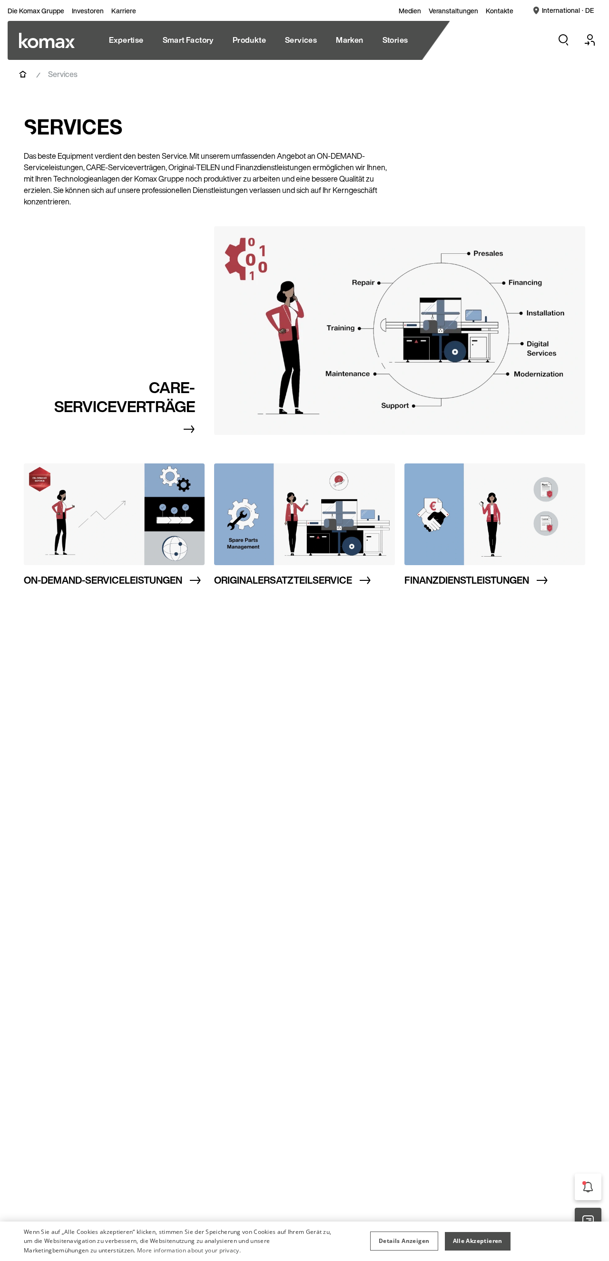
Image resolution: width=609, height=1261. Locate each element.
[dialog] (304, 1241)
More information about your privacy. (189, 1250)
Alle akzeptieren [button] (477, 1241)
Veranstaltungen (453, 11)
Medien (410, 11)
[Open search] (563, 40)
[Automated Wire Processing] (47, 40)
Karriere (123, 11)
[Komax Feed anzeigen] (588, 1187)
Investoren (88, 11)
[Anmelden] (590, 40)
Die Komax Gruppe (36, 11)
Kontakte (499, 11)
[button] (404, 1241)
